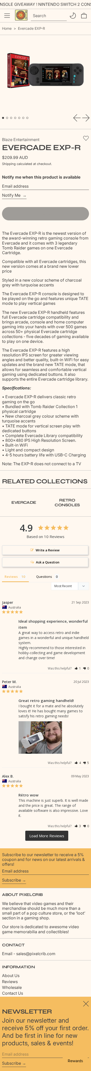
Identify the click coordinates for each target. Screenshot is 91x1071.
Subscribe (11, 880)
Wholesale (12, 987)
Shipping (9, 164)
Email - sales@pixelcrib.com (28, 953)
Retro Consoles (67, 502)
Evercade (23, 502)
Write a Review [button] (48, 550)
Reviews (10, 981)
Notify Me (11, 195)
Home (7, 28)
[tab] (3, 118)
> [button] (46, 836)
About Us (10, 975)
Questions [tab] (44, 576)
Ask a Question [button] (47, 562)
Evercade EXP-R (31, 28)
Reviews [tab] (11, 576)
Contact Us (12, 993)
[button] (84, 16)
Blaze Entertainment (20, 139)
